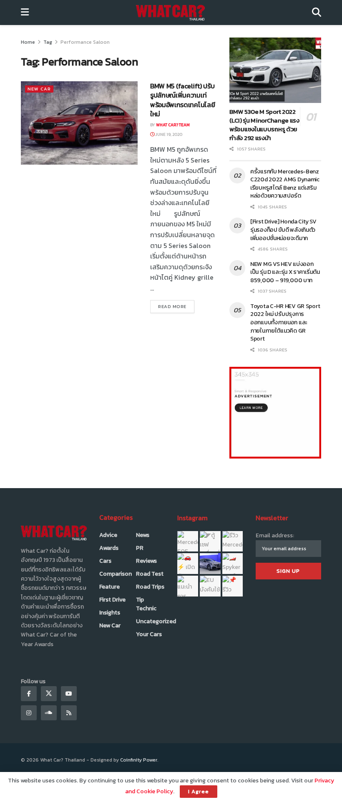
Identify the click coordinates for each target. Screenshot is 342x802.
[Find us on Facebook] (29, 693)
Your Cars (149, 634)
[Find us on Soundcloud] (49, 712)
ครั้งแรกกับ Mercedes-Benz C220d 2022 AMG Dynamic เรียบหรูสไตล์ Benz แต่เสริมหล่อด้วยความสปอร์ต (284, 183)
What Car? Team (173, 125)
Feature (109, 586)
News (142, 535)
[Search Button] (316, 12)
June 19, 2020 (168, 134)
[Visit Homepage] (170, 12)
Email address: (275, 535)
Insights (109, 612)
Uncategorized (156, 621)
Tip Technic (146, 604)
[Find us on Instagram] (29, 712)
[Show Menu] (25, 12)
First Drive (112, 599)
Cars (105, 560)
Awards (108, 548)
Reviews (146, 560)
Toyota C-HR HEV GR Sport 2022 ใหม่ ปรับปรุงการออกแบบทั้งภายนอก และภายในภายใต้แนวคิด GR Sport (285, 322)
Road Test (149, 573)
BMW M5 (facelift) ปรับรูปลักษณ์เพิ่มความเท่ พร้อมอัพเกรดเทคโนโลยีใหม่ (182, 100)
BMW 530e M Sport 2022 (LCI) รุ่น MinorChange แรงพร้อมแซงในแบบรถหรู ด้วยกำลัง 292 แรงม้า (264, 125)
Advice (108, 535)
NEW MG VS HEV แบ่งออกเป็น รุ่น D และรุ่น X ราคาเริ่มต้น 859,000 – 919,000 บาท (285, 272)
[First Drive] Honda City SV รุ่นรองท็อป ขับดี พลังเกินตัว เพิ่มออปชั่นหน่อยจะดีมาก (283, 229)
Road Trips (150, 586)
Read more (176, 306)
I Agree (198, 791)
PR (139, 548)
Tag (47, 42)
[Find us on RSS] (69, 712)
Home (28, 42)
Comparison (115, 573)
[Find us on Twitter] (49, 693)
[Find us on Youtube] (69, 693)
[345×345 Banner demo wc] (275, 412)
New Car (39, 88)
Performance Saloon (85, 42)
